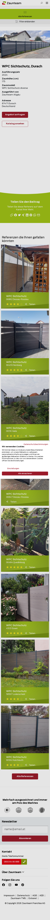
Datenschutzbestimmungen (36, 444)
